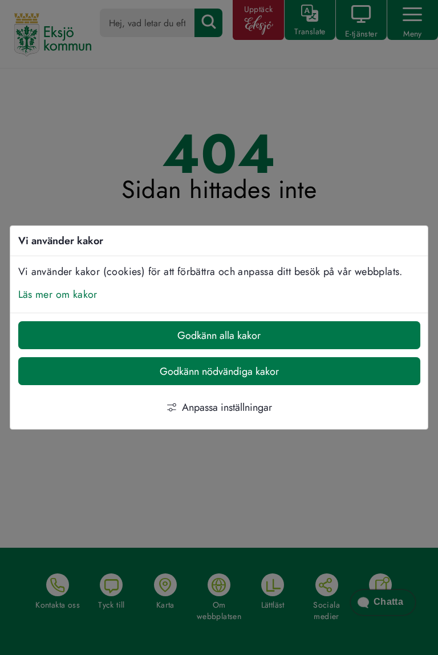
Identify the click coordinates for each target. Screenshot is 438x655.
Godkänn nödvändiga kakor (219, 371)
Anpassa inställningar (227, 407)
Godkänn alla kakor (219, 335)
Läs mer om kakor (58, 294)
